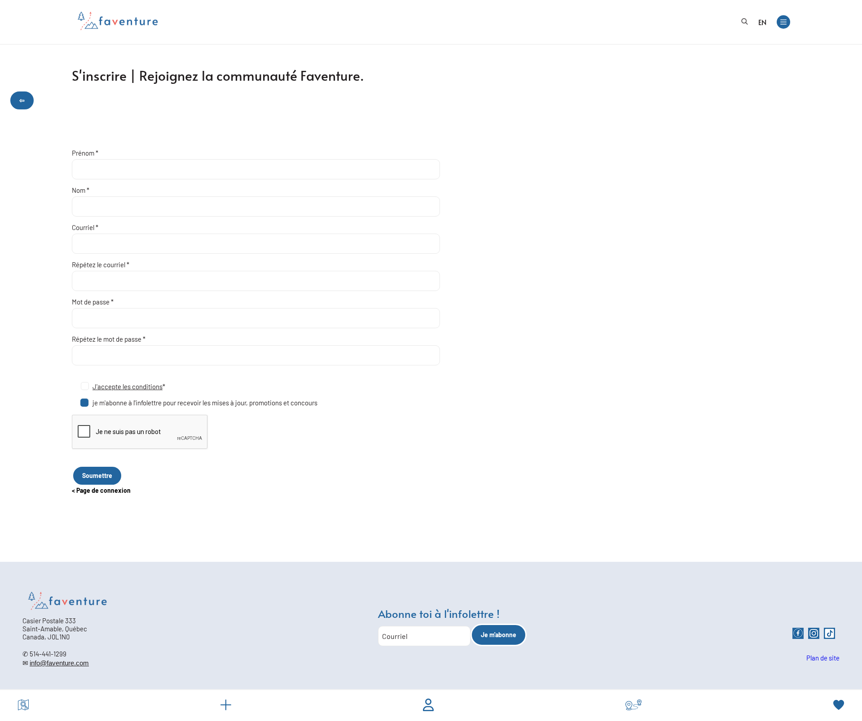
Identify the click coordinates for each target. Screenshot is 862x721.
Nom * (80, 190)
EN (762, 22)
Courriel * (85, 227)
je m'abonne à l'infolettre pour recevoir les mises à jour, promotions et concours (204, 403)
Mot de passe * (93, 302)
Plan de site (823, 658)
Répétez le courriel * (100, 265)
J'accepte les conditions (127, 386)
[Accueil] (117, 20)
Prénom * (85, 153)
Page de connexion (103, 490)
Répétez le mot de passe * (108, 339)
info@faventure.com (59, 663)
